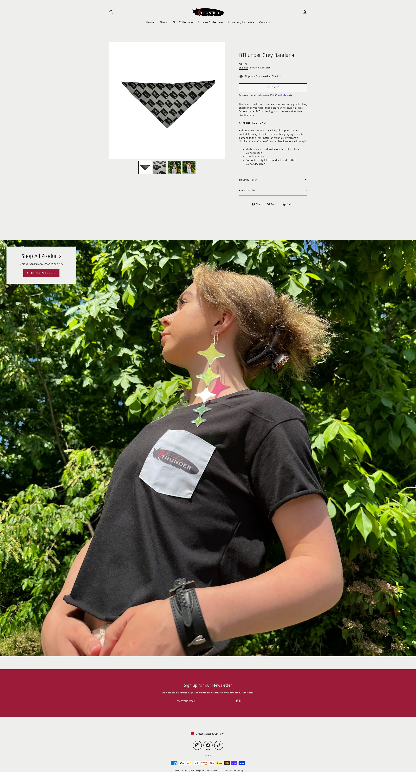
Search (208, 755)
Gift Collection (183, 22)
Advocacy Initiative (241, 22)
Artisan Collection (210, 22)
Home (150, 22)
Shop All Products (41, 272)
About (163, 22)
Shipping (243, 67)
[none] (145, 167)
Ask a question (247, 190)
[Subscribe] (237, 701)
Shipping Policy (248, 179)
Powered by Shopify (234, 770)
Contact (264, 22)
